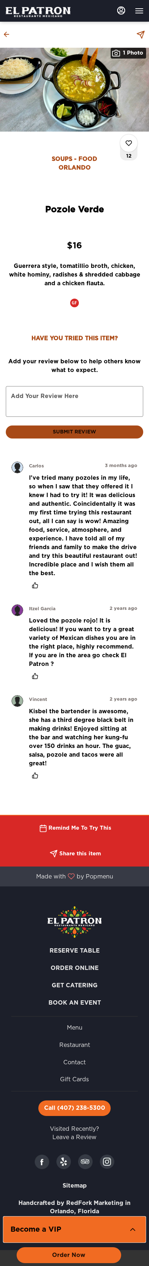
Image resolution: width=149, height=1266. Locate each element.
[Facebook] (42, 1161)
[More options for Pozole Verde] (128, 143)
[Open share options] (140, 34)
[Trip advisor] (85, 1161)
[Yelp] (63, 1161)
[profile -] (121, 10)
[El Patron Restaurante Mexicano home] (38, 12)
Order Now (68, 1255)
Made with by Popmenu (59, 876)
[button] (8, 34)
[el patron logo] (74, 922)
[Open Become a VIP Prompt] (132, 1229)
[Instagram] (107, 1161)
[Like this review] (37, 585)
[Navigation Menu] (139, 11)
